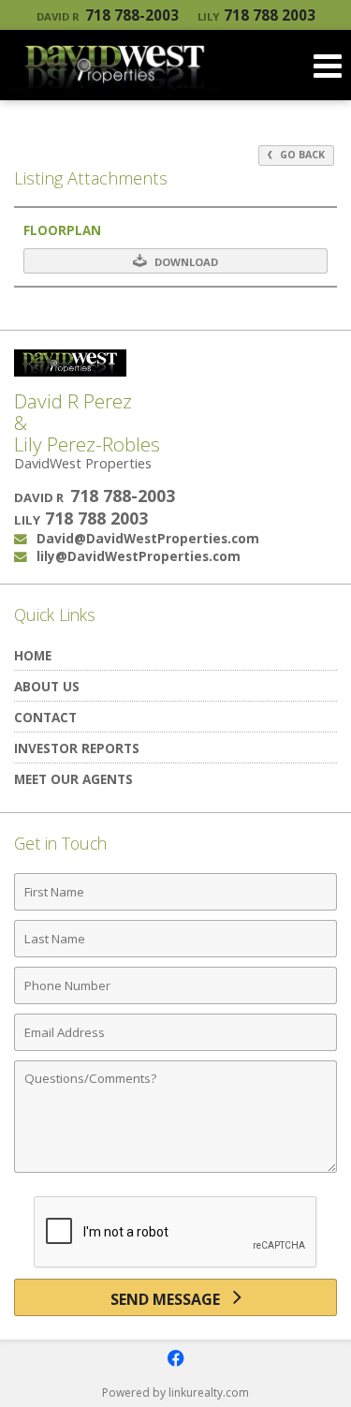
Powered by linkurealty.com (175, 1392)
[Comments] (175, 1172)
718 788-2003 (108, 15)
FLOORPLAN (62, 230)
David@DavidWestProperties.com (148, 538)
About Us (47, 686)
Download (185, 262)
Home (32, 655)
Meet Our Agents (73, 779)
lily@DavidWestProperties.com (139, 556)
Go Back (301, 154)
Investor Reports (76, 748)
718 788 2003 (256, 15)
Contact (45, 717)
